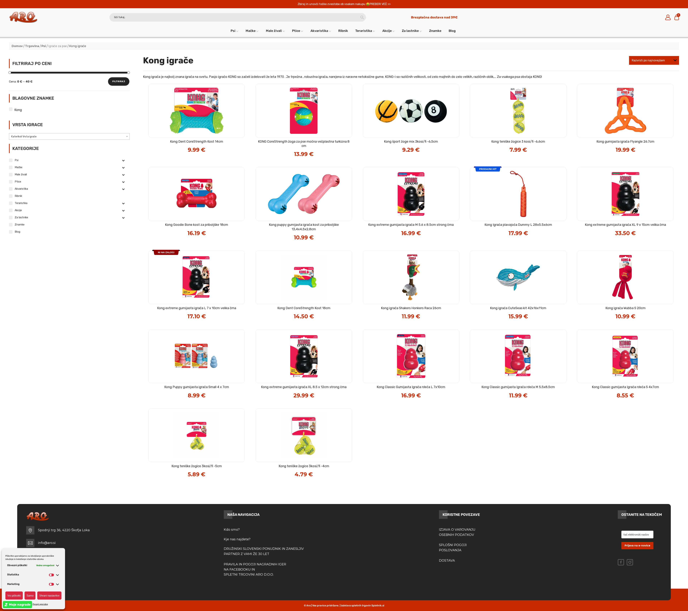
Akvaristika (319, 31)
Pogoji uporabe (40, 604)
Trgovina (32, 46)
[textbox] (69, 137)
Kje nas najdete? (237, 539)
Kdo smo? (232, 530)
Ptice (296, 31)
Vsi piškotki (14, 595)
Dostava (447, 561)
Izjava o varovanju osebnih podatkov (457, 532)
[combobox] (69, 136)
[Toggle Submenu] (123, 160)
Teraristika (363, 31)
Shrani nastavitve (49, 595)
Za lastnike (410, 31)
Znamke (435, 31)
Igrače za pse (57, 46)
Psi (233, 31)
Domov (17, 46)
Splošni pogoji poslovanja (453, 547)
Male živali (274, 31)
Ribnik (343, 31)
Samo (30, 595)
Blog (452, 31)
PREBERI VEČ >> (380, 4)
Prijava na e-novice (637, 545)
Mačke (250, 31)
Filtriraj (118, 81)
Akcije (387, 31)
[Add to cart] (204, 146)
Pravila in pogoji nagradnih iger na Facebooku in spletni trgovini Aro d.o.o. (255, 569)
